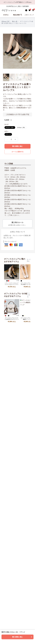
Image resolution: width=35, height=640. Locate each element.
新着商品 (5, 15)
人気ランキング (29, 15)
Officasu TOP (5, 21)
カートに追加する (18, 151)
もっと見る (29, 260)
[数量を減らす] (7, 139)
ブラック (8, 134)
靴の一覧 (14, 21)
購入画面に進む (17, 146)
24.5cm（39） (21, 127)
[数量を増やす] (15, 139)
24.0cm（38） (10, 127)
